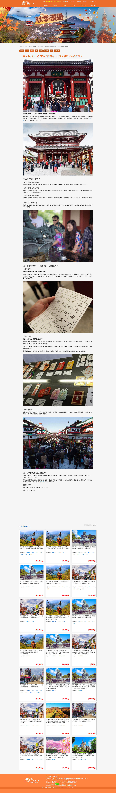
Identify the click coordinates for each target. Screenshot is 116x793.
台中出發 (72, 5)
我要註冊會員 (92, 1)
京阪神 (27, 50)
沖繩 (51, 50)
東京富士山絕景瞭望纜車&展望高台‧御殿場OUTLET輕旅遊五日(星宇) (57, 582)
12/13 (64, 621)
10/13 (22, 692)
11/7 (37, 552)
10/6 (63, 587)
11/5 (33, 552)
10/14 (33, 759)
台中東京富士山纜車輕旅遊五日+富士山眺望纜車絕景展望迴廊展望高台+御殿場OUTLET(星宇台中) (57, 617)
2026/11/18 (28, 587)
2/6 (85, 759)
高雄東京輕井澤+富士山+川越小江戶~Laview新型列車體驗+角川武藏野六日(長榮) (31, 755)
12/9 (63, 552)
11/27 (26, 554)
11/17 (38, 692)
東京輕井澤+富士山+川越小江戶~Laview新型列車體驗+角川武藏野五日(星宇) (31, 685)
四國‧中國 (57, 50)
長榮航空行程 (82, 5)
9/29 (59, 587)
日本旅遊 (41, 482)
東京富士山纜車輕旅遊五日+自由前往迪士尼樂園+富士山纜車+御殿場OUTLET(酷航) (31, 547)
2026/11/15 (54, 621)
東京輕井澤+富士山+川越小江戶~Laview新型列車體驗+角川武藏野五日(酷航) (83, 582)
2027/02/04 (80, 759)
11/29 (59, 621)
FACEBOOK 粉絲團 (50, 784)
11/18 (59, 552)
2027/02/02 (54, 759)
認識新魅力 (65, 1)
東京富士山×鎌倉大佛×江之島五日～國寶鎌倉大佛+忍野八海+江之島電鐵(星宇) (84, 616)
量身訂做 (93, 5)
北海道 (21, 50)
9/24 (33, 690)
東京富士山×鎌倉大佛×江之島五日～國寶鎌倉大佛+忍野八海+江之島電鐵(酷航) (84, 547)
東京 (32, 50)
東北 (41, 50)
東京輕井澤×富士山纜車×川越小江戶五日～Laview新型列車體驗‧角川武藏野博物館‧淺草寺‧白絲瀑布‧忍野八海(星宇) (84, 652)
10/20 (26, 692)
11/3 (48, 589)
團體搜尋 (55, 5)
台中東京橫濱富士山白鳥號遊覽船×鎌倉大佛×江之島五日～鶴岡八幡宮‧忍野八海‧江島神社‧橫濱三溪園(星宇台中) (57, 652)
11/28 (30, 554)
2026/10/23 (28, 656)
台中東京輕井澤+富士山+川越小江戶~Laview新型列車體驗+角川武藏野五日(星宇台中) (31, 721)
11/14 (41, 552)
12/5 (86, 554)
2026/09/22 (28, 552)
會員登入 (79, 1)
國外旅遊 (46, 5)
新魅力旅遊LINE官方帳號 (64, 784)
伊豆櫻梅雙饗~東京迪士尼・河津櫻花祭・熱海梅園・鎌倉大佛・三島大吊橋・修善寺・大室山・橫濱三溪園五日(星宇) (57, 755)
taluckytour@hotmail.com (69, 778)
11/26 (22, 554)
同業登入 (85, 1)
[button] (8, 25)
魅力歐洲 (64, 5)
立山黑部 (46, 50)
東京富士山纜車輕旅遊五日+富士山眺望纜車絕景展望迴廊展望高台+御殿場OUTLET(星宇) (31, 652)
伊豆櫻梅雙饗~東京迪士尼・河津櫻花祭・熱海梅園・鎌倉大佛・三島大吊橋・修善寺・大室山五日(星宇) (83, 755)
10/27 (67, 587)
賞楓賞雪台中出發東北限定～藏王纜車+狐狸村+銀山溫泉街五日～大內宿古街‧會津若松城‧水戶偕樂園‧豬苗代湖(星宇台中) (57, 721)
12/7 (37, 759)
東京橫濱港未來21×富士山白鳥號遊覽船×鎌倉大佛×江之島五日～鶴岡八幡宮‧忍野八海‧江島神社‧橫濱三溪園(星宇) (84, 686)
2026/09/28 (80, 656)
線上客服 (72, 1)
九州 (36, 50)
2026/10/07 (54, 552)
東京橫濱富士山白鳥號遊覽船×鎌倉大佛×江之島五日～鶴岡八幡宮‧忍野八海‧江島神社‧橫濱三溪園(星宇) (57, 686)
